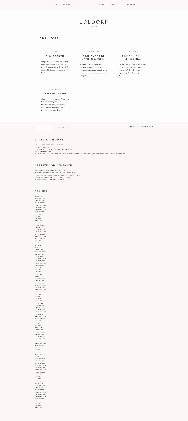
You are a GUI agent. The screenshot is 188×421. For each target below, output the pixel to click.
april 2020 (38, 354)
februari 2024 (40, 252)
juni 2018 (38, 403)
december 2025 (40, 203)
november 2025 (40, 205)
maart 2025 (39, 223)
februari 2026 (40, 198)
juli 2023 (38, 267)
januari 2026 (39, 200)
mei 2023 (38, 272)
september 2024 (40, 236)
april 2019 (38, 381)
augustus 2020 (40, 345)
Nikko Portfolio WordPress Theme (140, 126)
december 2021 (40, 310)
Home (55, 5)
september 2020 (40, 343)
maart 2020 (39, 356)
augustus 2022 (40, 292)
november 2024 (40, 232)
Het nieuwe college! (42, 147)
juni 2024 (38, 243)
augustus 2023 (40, 265)
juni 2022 (38, 296)
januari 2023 (39, 281)
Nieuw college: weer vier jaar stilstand (49, 145)
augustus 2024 (40, 238)
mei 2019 (38, 379)
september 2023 (40, 263)
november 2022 (40, 285)
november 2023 (40, 258)
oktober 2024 (40, 234)
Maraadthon (130, 5)
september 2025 (40, 209)
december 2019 (40, 363)
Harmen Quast (94, 52)
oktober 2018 (40, 394)
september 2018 (40, 396)
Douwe (55, 52)
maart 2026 (39, 196)
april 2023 (38, 274)
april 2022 (38, 301)
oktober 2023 (40, 261)
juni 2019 (38, 376)
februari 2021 (40, 332)
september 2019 (40, 370)
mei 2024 (38, 245)
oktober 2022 (40, 287)
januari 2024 (39, 254)
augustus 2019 (40, 372)
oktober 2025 (40, 207)
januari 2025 (39, 227)
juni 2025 (38, 216)
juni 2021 (38, 323)
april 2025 (38, 220)
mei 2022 (38, 298)
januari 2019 (39, 387)
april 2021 (38, 327)
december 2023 (40, 256)
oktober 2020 (40, 341)
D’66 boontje (55, 56)
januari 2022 (39, 307)
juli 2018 (38, 401)
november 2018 (40, 392)
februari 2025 (40, 225)
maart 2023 (39, 276)
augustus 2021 (40, 318)
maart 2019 (39, 383)
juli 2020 (38, 347)
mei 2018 (38, 405)
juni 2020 (38, 350)
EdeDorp (94, 22)
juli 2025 (38, 214)
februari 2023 (40, 278)
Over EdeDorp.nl (82, 5)
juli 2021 (38, 321)
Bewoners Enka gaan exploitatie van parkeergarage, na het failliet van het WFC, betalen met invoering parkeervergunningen (80, 154)
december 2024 (40, 229)
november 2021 (40, 312)
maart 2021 (39, 330)
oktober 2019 (40, 367)
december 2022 (40, 283)
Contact (66, 5)
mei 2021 (38, 325)
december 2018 (40, 390)
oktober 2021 (40, 314)
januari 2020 (39, 361)
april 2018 (38, 407)
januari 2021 (39, 334)
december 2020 (40, 336)
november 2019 (40, 365)
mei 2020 (38, 352)
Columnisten (99, 5)
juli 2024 (38, 241)
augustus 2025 (40, 212)
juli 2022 (38, 294)
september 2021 (40, 316)
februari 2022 (40, 305)
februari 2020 (40, 359)
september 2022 (40, 290)
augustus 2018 (40, 399)
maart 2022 (39, 303)
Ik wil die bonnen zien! (43, 151)
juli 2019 (38, 374)
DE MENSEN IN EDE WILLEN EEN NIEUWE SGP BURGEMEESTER (54, 149)
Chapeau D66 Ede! (55, 93)
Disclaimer (115, 5)
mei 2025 (38, 218)
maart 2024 (39, 250)
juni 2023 (38, 269)
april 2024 (38, 247)
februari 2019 (40, 385)
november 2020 (40, 338)
